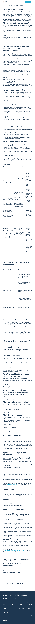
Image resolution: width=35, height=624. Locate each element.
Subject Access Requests (29, 606)
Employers (12, 604)
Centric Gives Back (21, 608)
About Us (20, 604)
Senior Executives (5, 614)
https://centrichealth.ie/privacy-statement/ (11, 41)
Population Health (13, 611)
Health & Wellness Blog (21, 606)
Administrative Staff (5, 612)
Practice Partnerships (13, 610)
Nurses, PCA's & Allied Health (5, 608)
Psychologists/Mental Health (6, 610)
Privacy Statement (29, 604)
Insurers (12, 607)
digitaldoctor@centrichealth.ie (12, 484)
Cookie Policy (29, 608)
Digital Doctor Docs (9, 5)
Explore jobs (4, 604)
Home (4, 5)
